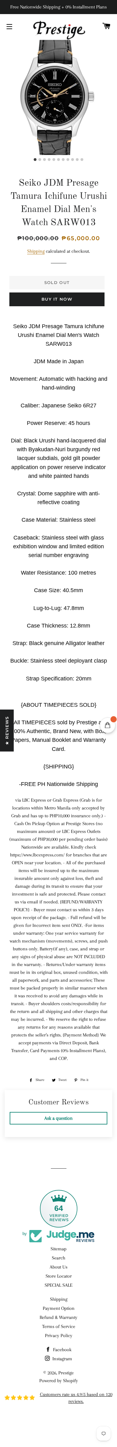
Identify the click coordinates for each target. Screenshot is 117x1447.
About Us (58, 1267)
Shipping (36, 251)
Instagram (61, 1359)
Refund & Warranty (58, 1317)
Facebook (61, 1349)
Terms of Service (58, 1326)
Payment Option (59, 1308)
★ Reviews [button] (6, 730)
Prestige (66, 1373)
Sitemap (58, 1249)
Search (58, 1258)
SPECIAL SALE (58, 1285)
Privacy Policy (58, 1335)
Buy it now (56, 299)
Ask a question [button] (58, 1118)
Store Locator (59, 1276)
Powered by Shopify (58, 1380)
